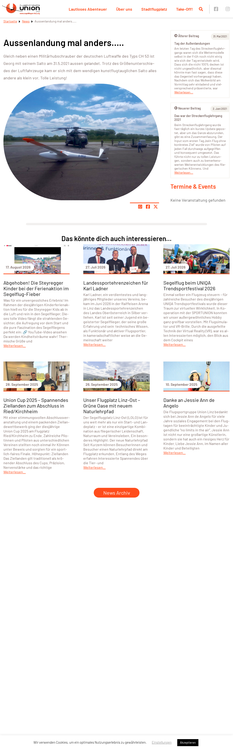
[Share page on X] (155, 206)
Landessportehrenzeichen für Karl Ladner (115, 285)
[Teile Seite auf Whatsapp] (140, 206)
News (26, 21)
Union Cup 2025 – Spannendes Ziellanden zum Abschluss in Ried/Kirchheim (35, 405)
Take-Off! (184, 9)
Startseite (10, 21)
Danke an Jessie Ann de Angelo (189, 402)
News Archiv (116, 493)
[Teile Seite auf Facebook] (147, 206)
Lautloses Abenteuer (88, 9)
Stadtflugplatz (154, 9)
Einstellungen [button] (162, 742)
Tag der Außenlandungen (192, 43)
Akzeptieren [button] (188, 742)
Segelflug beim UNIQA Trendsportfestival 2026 (189, 285)
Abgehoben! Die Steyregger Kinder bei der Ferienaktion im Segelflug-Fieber (36, 288)
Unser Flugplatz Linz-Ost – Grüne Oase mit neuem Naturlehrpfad (111, 405)
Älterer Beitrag (188, 36)
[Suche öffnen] (201, 9)
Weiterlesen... (183, 92)
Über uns (124, 9)
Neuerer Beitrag (189, 108)
